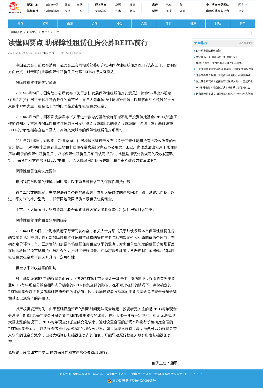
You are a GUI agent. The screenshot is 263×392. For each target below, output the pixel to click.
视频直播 (32, 11)
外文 (241, 11)
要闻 (67, 4)
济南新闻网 (51, 11)
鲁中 (182, 4)
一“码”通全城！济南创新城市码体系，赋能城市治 (223, 87)
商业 (169, 11)
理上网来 (100, 4)
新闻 (21, 23)
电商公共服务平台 (217, 11)
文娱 (144, 23)
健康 (132, 4)
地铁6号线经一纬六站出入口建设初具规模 (219, 63)
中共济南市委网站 (217, 4)
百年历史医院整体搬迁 (208, 50)
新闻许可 (65, 374)
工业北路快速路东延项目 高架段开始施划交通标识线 (224, 69)
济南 (45, 23)
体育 (169, 23)
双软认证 (98, 374)
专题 (79, 4)
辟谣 (118, 4)
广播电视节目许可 (139, 374)
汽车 (169, 4)
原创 (67, 11)
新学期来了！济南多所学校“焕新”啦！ (217, 56)
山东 (79, 11)
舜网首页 (17, 32)
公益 (182, 11)
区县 (241, 4)
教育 (132, 11)
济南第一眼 (51, 4)
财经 (155, 11)
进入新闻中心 (246, 42)
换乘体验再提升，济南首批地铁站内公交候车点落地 (224, 93)
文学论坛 (100, 11)
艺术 (118, 11)
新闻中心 (32, 4)
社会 (119, 23)
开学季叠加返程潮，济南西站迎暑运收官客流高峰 (223, 75)
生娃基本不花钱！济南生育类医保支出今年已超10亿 (224, 81)
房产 (155, 4)
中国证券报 (48, 52)
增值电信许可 (81, 374)
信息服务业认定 (116, 374)
